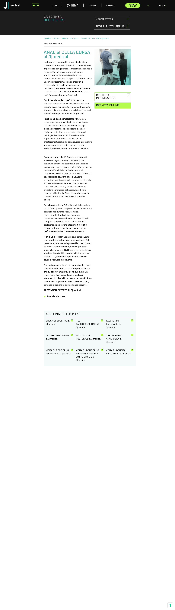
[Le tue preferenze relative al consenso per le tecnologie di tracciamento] (170, 605)
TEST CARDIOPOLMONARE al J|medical (87, 324)
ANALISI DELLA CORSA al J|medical (95, 39)
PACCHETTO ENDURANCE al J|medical (113, 324)
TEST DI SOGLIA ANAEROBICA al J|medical (114, 338)
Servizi (56, 39)
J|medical (47, 39)
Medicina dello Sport (70, 39)
